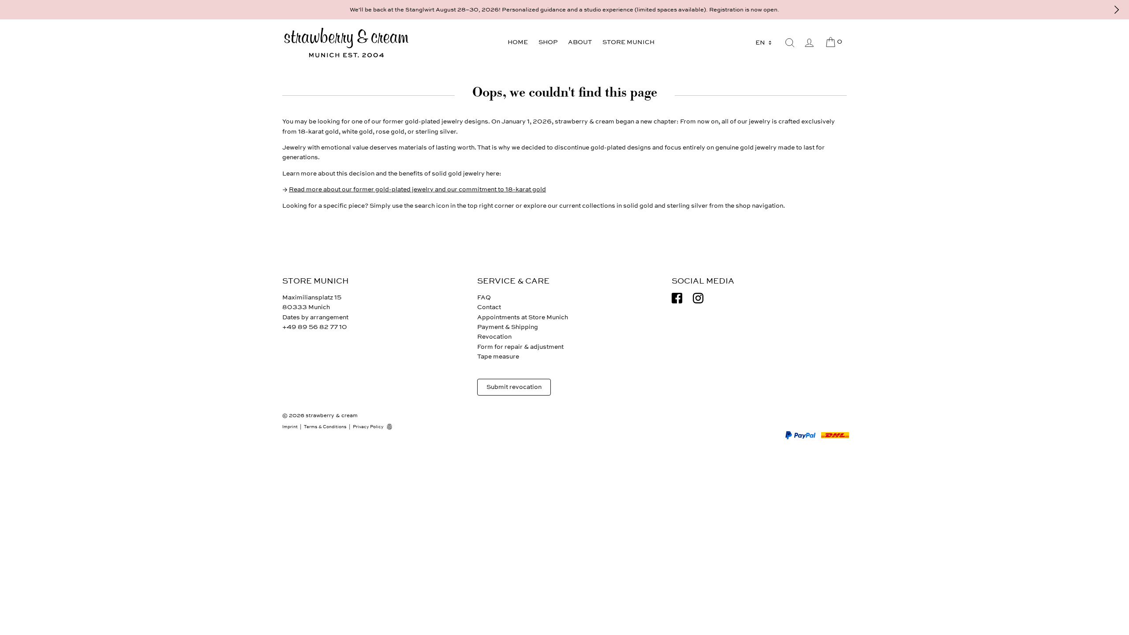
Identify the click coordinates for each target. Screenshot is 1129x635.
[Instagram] (698, 298)
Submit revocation (514, 387)
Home (518, 42)
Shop (547, 42)
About (580, 42)
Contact (489, 307)
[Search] (790, 42)
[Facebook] (677, 298)
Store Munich (628, 42)
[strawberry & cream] (346, 43)
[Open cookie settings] (392, 427)
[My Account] (809, 43)
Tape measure (498, 356)
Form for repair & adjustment (520, 347)
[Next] (1116, 10)
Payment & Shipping (507, 327)
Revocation (494, 336)
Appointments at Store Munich (522, 317)
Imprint (290, 427)
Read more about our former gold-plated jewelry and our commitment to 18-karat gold (417, 189)
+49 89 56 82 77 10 (314, 327)
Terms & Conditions (325, 427)
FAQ (484, 297)
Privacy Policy (368, 427)
